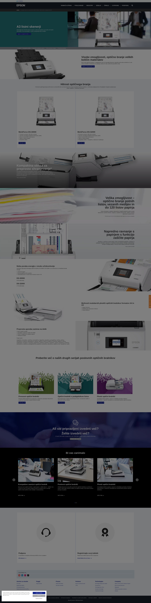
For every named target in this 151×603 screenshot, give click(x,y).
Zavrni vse (39, 595)
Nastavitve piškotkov (39, 598)
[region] (24, 596)
